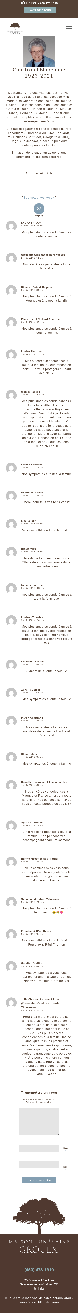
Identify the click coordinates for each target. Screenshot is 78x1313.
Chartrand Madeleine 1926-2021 (39, 73)
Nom (65, 1149)
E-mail (65, 1166)
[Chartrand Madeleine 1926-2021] (39, 50)
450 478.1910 (49, 3)
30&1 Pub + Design (48, 1302)
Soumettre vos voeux (39, 197)
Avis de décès (40, 10)
